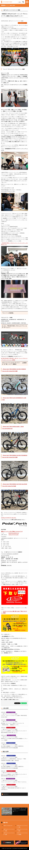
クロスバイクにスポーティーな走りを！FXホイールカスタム (13, 781)
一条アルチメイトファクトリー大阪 (22, 826)
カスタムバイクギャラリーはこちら (8, 517)
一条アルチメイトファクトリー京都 (8, 830)
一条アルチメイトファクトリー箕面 (22, 830)
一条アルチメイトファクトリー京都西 (22, 833)
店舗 (19, 2)
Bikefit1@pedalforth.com (14, 533)
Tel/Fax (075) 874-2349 (13, 534)
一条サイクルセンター (7, 825)
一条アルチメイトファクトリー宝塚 (8, 833)
